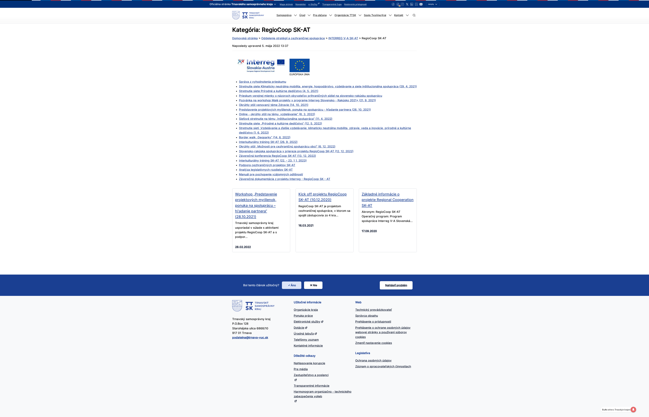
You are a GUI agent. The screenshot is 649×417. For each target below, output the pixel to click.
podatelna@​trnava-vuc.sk (250, 337)
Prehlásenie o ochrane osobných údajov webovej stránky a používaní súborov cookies (383, 332)
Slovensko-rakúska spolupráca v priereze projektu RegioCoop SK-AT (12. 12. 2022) (296, 151)
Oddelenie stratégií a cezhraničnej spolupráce (293, 38)
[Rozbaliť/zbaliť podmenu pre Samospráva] (295, 15)
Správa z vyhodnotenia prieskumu (262, 81)
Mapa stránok (286, 4)
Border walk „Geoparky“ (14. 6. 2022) (264, 137)
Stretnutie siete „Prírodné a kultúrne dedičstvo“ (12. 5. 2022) (280, 123)
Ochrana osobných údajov (373, 360)
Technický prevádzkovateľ (373, 309)
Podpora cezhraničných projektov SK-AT (267, 165)
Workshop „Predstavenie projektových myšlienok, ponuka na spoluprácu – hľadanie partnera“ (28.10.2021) (256, 205)
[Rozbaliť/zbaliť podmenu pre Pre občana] (330, 15)
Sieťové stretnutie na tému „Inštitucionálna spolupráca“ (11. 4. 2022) (285, 118)
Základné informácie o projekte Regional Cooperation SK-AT (388, 200)
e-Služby (312, 4)
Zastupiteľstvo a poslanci (311, 375)
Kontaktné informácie (308, 345)
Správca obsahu (366, 315)
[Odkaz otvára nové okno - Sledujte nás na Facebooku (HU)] (398, 4)
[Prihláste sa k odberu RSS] (416, 4)
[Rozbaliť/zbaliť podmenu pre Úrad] (309, 15)
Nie (315, 285)
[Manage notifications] (633, 409)
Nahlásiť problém (396, 285)
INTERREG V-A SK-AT (343, 38)
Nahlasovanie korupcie (309, 363)
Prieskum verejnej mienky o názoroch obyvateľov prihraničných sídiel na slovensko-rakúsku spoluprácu (310, 95)
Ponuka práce (303, 315)
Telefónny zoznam (306, 339)
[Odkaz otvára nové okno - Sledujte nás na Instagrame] (402, 4)
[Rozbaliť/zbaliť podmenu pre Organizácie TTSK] (360, 15)
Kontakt (398, 15)
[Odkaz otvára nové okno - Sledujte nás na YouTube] (421, 4)
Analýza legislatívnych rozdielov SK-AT (266, 169)
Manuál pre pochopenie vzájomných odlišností (271, 174)
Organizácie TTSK (345, 15)
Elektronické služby (307, 321)
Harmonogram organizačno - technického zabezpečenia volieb (322, 394)
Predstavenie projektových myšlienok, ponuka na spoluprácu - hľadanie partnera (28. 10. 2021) (305, 109)
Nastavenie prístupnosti (355, 4)
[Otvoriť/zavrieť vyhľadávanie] (414, 15)
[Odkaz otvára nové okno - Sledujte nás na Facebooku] (393, 4)
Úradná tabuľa (304, 333)
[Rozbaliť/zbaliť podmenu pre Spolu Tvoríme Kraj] (390, 15)
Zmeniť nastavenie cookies (373, 343)
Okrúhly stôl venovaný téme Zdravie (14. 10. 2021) (273, 105)
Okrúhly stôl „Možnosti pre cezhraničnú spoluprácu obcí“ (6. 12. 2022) (287, 146)
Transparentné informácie (311, 385)
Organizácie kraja (306, 309)
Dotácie (299, 327)
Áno (293, 285)
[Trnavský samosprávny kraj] (248, 15)
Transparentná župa (332, 4)
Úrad (302, 15)
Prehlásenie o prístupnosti (373, 321)
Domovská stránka (245, 38)
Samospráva (284, 15)
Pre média (301, 369)
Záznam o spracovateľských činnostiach (383, 366)
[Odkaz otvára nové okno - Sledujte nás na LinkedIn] (411, 4)
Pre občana (320, 15)
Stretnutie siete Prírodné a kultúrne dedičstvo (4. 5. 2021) (278, 91)
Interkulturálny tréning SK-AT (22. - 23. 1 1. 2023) (273, 160)
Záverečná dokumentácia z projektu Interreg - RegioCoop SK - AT (284, 179)
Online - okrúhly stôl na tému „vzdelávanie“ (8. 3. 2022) (277, 114)
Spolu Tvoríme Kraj (375, 15)
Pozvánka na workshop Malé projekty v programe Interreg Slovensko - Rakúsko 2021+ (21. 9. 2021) (307, 100)
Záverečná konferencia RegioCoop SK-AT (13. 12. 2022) (277, 155)
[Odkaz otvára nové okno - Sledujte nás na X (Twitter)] (407, 4)
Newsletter (300, 4)
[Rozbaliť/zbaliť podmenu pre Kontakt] (407, 15)
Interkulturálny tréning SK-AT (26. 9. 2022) (268, 142)
